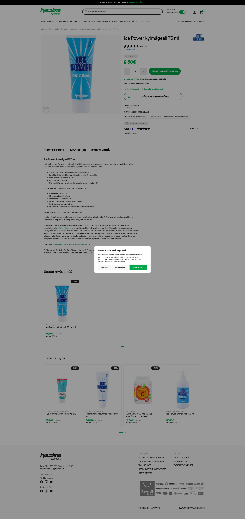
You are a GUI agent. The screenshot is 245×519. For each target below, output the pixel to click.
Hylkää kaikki (120, 267)
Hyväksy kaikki (138, 267)
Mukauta (104, 267)
